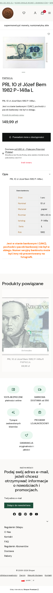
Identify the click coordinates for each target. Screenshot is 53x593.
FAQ (6, 541)
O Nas (7, 532)
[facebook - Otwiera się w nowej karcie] (14, 514)
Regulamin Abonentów (16, 546)
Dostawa (9, 551)
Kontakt (8, 536)
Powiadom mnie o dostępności (28, 137)
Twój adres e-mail (13, 498)
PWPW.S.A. (7, 78)
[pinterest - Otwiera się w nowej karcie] (25, 514)
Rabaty (8, 555)
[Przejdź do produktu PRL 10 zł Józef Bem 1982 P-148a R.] (25, 326)
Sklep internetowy (23, 589)
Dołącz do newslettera (18, 505)
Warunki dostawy (35, 575)
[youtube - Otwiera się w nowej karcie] (36, 514)
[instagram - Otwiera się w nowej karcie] (20, 514)
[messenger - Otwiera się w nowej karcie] (31, 514)
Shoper (32, 570)
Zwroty (22, 575)
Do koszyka (27, 350)
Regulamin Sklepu (13, 527)
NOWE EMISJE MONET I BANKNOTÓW (31, 3)
